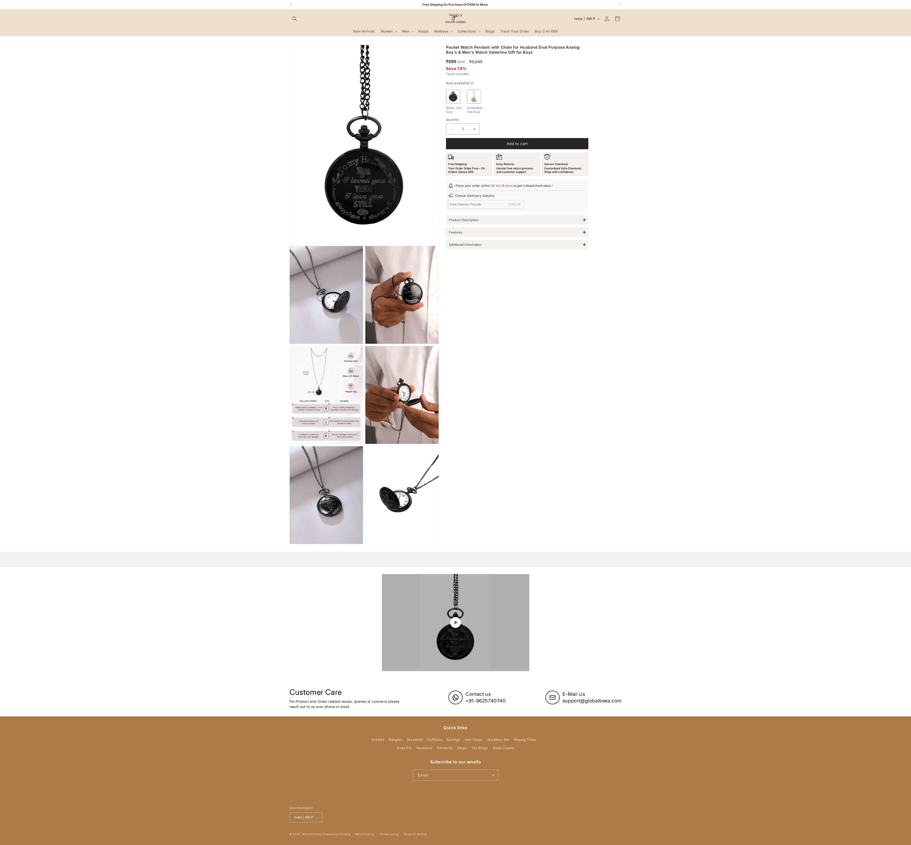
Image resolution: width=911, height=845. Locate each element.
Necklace (424, 748)
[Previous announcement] (291, 4)
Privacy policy (389, 834)
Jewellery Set (498, 740)
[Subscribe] (493, 775)
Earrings (453, 740)
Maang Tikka (525, 740)
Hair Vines (473, 740)
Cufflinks (434, 740)
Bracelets (415, 740)
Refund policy (365, 834)
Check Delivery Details (475, 196)
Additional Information (465, 244)
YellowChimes (311, 834)
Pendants (445, 748)
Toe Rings (479, 748)
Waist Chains (503, 748)
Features (455, 232)
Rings (462, 748)
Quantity (452, 119)
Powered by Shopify (336, 834)
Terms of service (415, 834)
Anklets (378, 740)
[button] (294, 19)
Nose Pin (404, 748)
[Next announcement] (620, 4)
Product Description (463, 220)
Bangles (395, 740)
